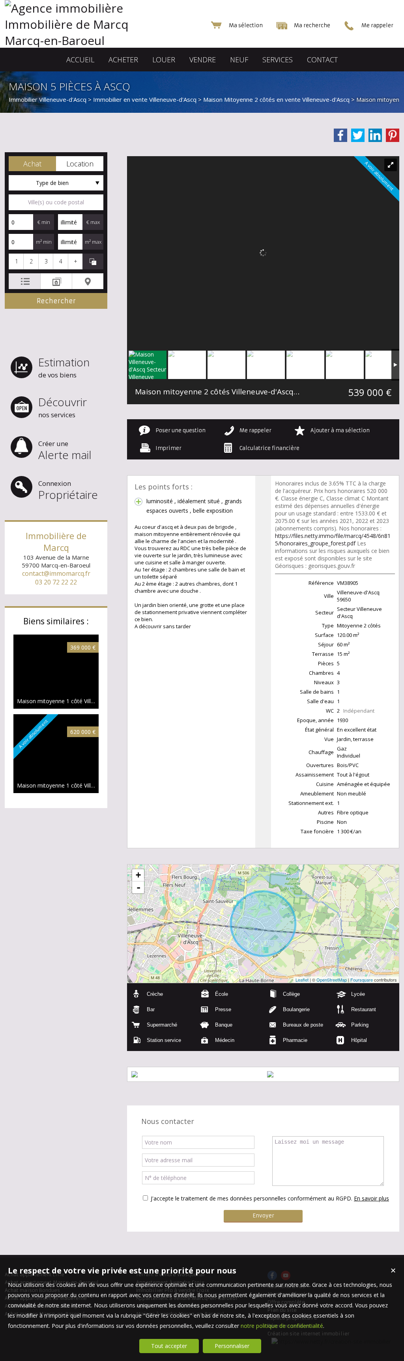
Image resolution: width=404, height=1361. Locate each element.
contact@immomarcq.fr (56, 573)
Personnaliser (232, 1346)
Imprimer (168, 448)
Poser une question (180, 430)
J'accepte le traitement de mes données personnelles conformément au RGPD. (251, 1198)
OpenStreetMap (331, 979)
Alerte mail (65, 450)
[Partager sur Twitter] (358, 135)
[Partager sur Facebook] (340, 135)
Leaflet (302, 979)
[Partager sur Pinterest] (392, 135)
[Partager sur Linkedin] (375, 135)
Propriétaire (68, 490)
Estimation (64, 367)
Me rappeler (255, 430)
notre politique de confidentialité (282, 1325)
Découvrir (62, 406)
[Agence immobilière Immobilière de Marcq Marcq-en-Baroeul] (84, 40)
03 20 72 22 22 (56, 582)
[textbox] (56, 202)
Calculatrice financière (269, 448)
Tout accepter (169, 1346)
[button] (32, 163)
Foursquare (361, 979)
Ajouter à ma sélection (340, 430)
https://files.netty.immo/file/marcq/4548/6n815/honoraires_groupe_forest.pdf (333, 539)
